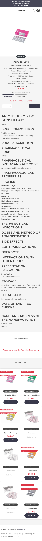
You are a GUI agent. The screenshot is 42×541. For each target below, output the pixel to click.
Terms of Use (6, 534)
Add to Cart (34, 106)
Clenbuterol (10, 508)
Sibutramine (10, 471)
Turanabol (31, 433)
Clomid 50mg (31, 508)
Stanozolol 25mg (10, 433)
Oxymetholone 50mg (32, 395)
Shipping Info (30, 534)
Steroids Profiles (7, 536)
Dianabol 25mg (10, 395)
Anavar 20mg (31, 471)
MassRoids (21, 529)
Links (17, 536)
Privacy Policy (18, 534)
